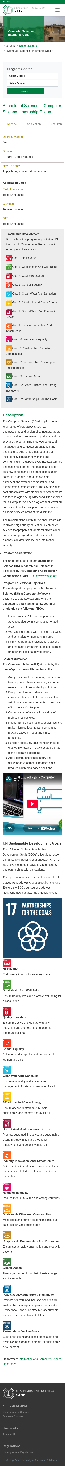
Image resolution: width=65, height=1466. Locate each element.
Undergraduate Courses (16, 1412)
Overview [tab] (11, 124)
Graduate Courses (13, 1416)
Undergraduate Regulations (18, 1452)
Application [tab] (34, 124)
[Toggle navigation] (57, 10)
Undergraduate (28, 45)
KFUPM (6, 2)
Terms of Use (10, 1434)
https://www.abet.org (44, 575)
